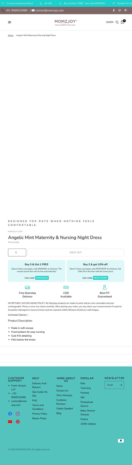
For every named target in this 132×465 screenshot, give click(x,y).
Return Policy (39, 418)
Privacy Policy (39, 413)
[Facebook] (11, 413)
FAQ (34, 400)
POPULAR (87, 378)
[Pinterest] (19, 421)
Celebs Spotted (64, 408)
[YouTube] (11, 421)
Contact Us (62, 390)
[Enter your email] (121, 385)
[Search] (117, 22)
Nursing (84, 392)
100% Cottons (88, 423)
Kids (82, 383)
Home (10, 35)
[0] (122, 22)
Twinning (85, 388)
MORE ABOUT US (66, 379)
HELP (35, 378)
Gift (82, 397)
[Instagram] (19, 413)
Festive (84, 419)
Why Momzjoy (64, 395)
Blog (58, 413)
